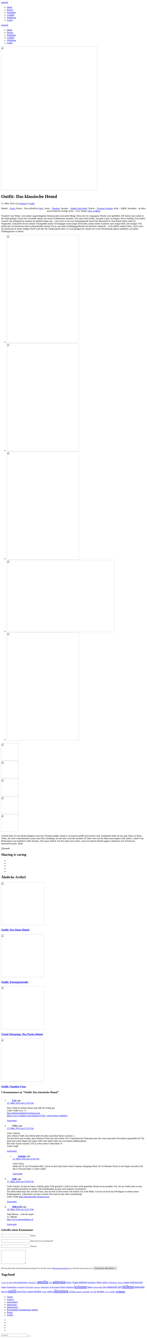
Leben (10, 20)
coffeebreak (112, 1282)
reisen (30, 1291)
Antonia (22, 203)
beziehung (92, 1282)
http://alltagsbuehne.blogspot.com (34, 1196)
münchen (139, 1286)
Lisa (14, 1100)
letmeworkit (97, 1287)
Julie (14, 1179)
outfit (12, 1291)
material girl (114, 1286)
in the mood (54, 1287)
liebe (105, 1287)
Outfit (31, 203)
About (10, 1297)
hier (41, 208)
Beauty (10, 10)
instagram (37, 1287)
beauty (69, 1282)
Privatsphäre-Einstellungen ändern (22, 1310)
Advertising (12, 1302)
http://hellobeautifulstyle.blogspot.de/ (23, 1113)
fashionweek (136, 1282)
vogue (107, 1292)
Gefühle (10, 15)
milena (128, 1286)
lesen (90, 1287)
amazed (4, 2)
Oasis (12, 208)
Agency (10, 1299)
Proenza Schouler (105, 208)
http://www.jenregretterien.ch (20, 1219)
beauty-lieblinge (79, 1282)
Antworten (12, 1120)
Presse (10, 1312)
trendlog (100, 1291)
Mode (9, 7)
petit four (22, 1291)
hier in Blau (94, 211)
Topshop (56, 208)
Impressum (12, 1304)
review (37, 1291)
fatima (3, 1287)
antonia (59, 1281)
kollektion (69, 1287)
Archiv (10, 1315)
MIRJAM (17, 1207)
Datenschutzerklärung (60, 1268)
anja (50, 1282)
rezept (44, 1292)
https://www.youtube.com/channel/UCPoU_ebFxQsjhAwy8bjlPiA (37, 1115)
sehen (50, 1291)
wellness (112, 1292)
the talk (93, 1292)
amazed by (32, 1282)
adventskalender (20, 1282)
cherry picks (101, 1282)
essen (126, 1282)
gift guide (29, 1287)
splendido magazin (75, 1292)
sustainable (86, 1292)
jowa (62, 1287)
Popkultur (11, 12)
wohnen (120, 1291)
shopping (61, 1291)
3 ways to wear (6, 1282)
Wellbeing (11, 17)
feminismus (11, 1287)
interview (45, 1287)
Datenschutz (12, 1307)
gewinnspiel (21, 1287)
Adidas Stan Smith (78, 208)
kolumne (80, 1287)
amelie (42, 1281)
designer (120, 1282)
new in (4, 1291)
